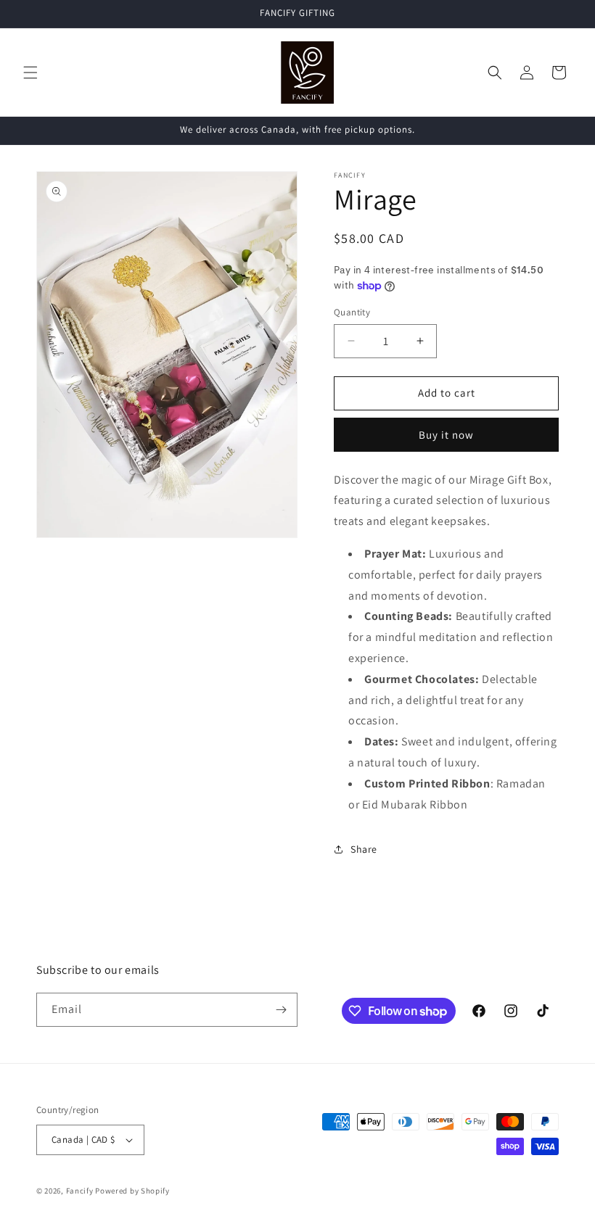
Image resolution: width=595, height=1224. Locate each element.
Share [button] (363, 849)
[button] (30, 72)
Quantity (352, 312)
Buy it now (446, 435)
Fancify (80, 1191)
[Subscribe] (281, 1010)
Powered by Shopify (132, 1191)
